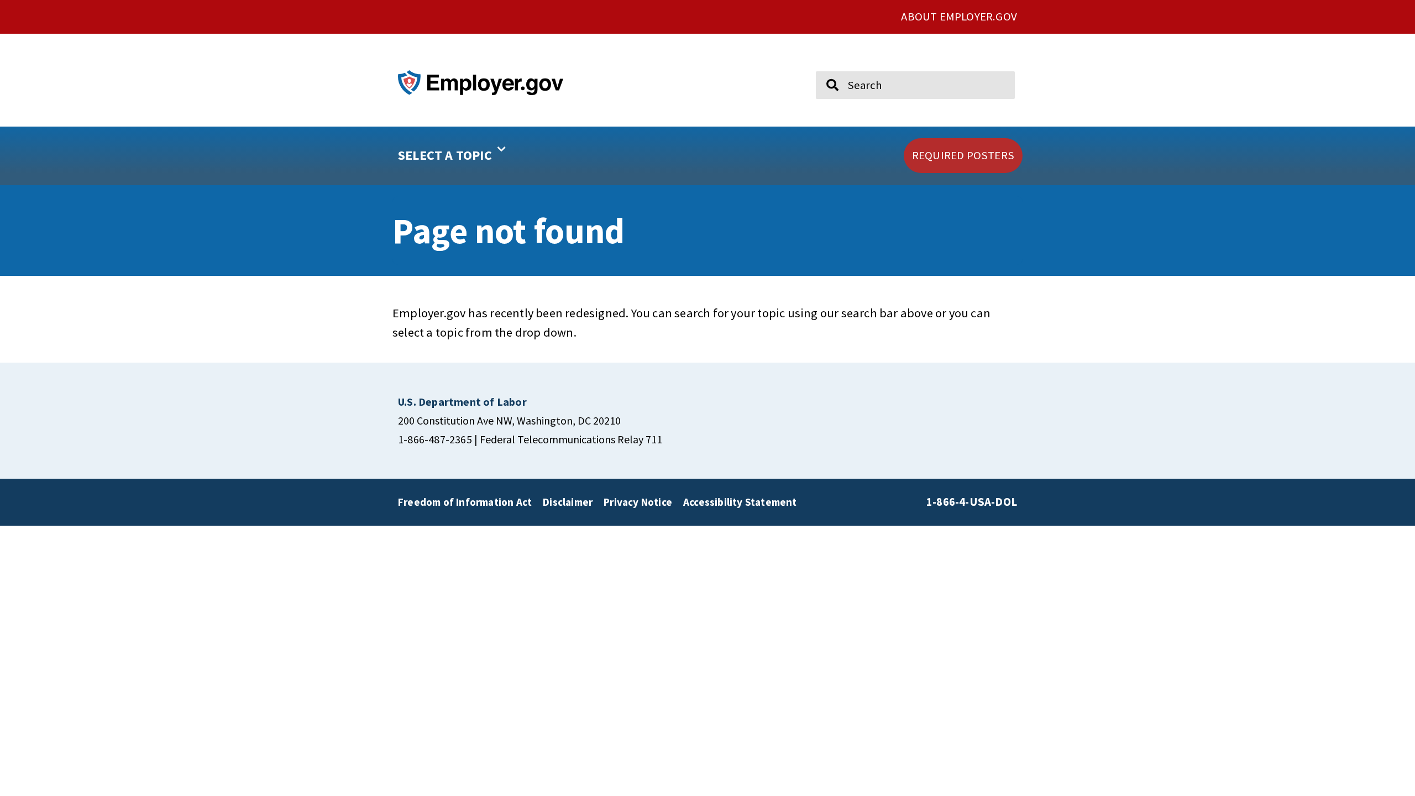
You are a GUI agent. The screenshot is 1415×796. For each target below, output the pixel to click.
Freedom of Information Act (465, 502)
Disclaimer (568, 502)
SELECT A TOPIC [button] (445, 155)
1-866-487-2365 (435, 439)
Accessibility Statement (740, 502)
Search (825, 66)
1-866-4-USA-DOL (971, 502)
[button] (486, 156)
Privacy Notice (638, 502)
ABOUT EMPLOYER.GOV (959, 16)
